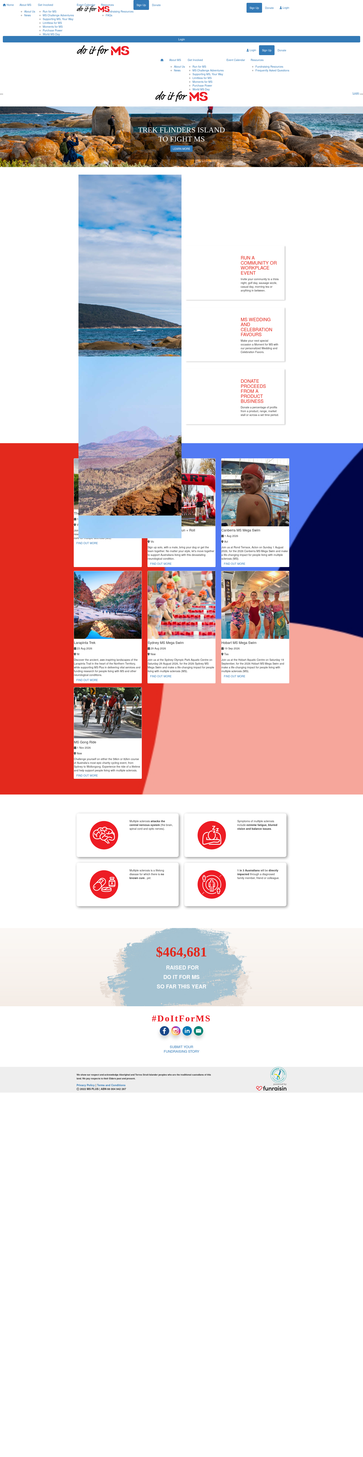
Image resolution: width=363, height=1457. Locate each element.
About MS (175, 60)
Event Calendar (235, 60)
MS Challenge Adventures (208, 70)
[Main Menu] (1, 94)
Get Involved (195, 60)
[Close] (361, 94)
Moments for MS (53, 26)
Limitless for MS (52, 23)
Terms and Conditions (111, 1085)
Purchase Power (52, 30)
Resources (257, 60)
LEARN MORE (181, 149)
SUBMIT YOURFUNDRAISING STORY (181, 1049)
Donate (269, 8)
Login (181, 39)
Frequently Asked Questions (272, 70)
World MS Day (51, 34)
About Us (179, 66)
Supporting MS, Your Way (58, 19)
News (177, 70)
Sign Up (254, 8)
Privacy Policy (86, 1085)
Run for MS (199, 66)
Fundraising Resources (269, 66)
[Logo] (93, 9)
